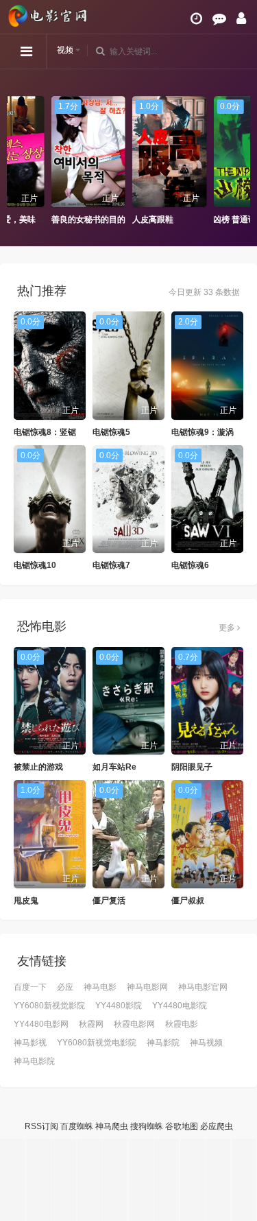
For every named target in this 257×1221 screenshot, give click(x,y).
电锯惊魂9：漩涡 (202, 432)
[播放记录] (196, 18)
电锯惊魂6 (190, 565)
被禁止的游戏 (38, 767)
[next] (240, 161)
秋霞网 (91, 1024)
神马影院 (163, 1042)
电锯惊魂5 (111, 432)
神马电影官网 (203, 987)
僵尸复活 (109, 900)
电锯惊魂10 (35, 565)
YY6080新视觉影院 (49, 1005)
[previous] (17, 161)
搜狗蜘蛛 (146, 1126)
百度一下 (30, 987)
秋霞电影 (181, 1024)
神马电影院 (34, 1061)
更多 (228, 627)
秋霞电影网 (134, 1024)
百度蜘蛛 (76, 1126)
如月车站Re (114, 767)
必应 (65, 987)
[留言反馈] (219, 18)
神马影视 (30, 1042)
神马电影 (100, 987)
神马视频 (206, 1042)
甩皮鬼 (26, 900)
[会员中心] (241, 18)
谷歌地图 (181, 1126)
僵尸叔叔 (187, 900)
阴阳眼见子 (191, 767)
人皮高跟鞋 (112, 219)
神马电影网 (147, 987)
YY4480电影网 (41, 1024)
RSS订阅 (41, 1126)
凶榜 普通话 (194, 219)
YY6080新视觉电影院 (96, 1042)
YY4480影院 (118, 1005)
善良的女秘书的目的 (47, 219)
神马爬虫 (111, 1126)
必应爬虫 (216, 1126)
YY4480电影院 (179, 1005)
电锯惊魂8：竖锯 (45, 432)
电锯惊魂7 (111, 565)
